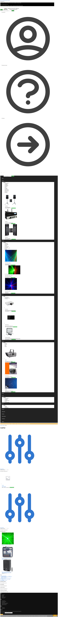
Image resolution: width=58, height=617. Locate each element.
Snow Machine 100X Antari (8, 361)
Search (13, 10)
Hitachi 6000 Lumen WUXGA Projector (10, 310)
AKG (0, 576)
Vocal (4, 580)
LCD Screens (7, 324)
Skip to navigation (2, 0)
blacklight (3, 576)
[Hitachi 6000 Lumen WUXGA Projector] (9, 307)
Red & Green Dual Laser (8, 276)
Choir (11, 576)
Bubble (6, 389)
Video (3, 425)
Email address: (2, 612)
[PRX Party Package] (11, 235)
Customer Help (4, 601)
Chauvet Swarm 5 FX (8, 264)
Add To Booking (13, 277)
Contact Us (3, 602)
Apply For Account (4, 603)
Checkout (3, 118)
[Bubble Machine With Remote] (11, 388)
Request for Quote (4, 65)
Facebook (3, 607)
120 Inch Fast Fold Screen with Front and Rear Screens (12, 338)
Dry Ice (6, 375)
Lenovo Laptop (4, 486)
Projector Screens (7, 337)
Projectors (6, 309)
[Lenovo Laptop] (8, 483)
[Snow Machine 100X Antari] (11, 358)
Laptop (3, 485)
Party (3, 579)
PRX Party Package (7, 238)
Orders (3, 595)
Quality (3, 596)
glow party (4, 577)
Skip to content (8, 0)
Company (3, 594)
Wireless (6, 221)
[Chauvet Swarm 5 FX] (11, 261)
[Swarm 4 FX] (11, 289)
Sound (1, 580)
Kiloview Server (4, 604)
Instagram (3, 608)
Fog (7, 375)
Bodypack (7, 576)
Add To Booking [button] (13, 208)
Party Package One (7, 207)
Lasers (12, 275)
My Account (3, 12)
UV (3, 580)
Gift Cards (3, 597)
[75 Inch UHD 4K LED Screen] (11, 323)
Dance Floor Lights (7, 262)
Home (1, 425)
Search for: (1, 10)
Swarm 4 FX (6, 292)
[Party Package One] (11, 204)
